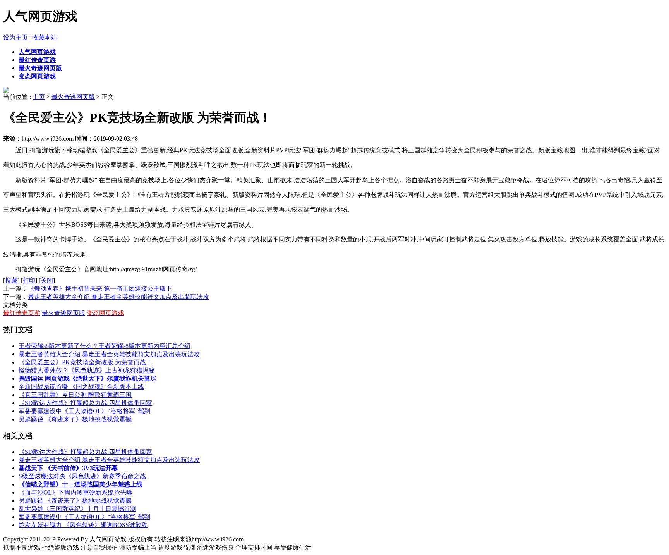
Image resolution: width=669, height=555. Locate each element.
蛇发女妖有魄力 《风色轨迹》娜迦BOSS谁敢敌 (83, 525)
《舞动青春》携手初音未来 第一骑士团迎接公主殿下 (100, 288)
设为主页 (15, 37)
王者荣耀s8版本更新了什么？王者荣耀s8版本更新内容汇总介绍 (104, 346)
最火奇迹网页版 (73, 96)
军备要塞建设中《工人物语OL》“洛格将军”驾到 (84, 411)
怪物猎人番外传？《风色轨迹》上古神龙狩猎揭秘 (87, 370)
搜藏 (11, 280)
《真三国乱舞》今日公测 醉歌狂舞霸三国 (75, 394)
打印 (29, 280)
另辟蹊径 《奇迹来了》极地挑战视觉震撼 (75, 419)
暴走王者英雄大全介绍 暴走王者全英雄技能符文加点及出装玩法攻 (118, 296)
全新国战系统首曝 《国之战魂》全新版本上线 (81, 386)
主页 (39, 96)
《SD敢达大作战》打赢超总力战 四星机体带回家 (85, 403)
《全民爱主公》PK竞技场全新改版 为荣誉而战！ (85, 362)
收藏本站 (44, 37)
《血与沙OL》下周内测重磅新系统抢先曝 (75, 492)
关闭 (47, 280)
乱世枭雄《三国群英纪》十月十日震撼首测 (77, 508)
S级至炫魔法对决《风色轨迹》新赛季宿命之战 (82, 476)
